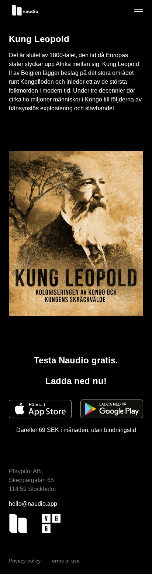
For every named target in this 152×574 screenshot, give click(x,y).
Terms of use (64, 561)
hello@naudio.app (33, 504)
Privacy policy (25, 561)
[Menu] (138, 10)
